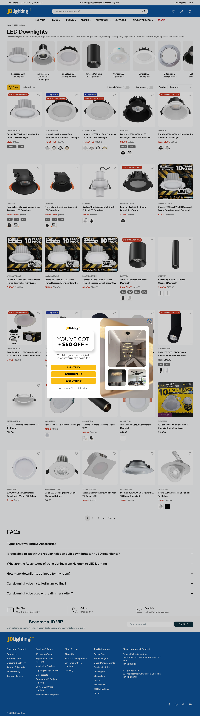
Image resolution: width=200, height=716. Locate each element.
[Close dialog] (149, 321)
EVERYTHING (73, 381)
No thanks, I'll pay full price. (73, 388)
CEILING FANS (73, 374)
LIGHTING (73, 367)
